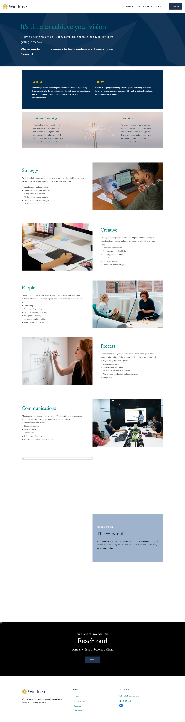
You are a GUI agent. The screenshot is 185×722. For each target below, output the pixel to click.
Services (77, 697)
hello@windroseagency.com (129, 696)
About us (77, 706)
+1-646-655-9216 (125, 701)
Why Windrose (79, 701)
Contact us (175, 6)
